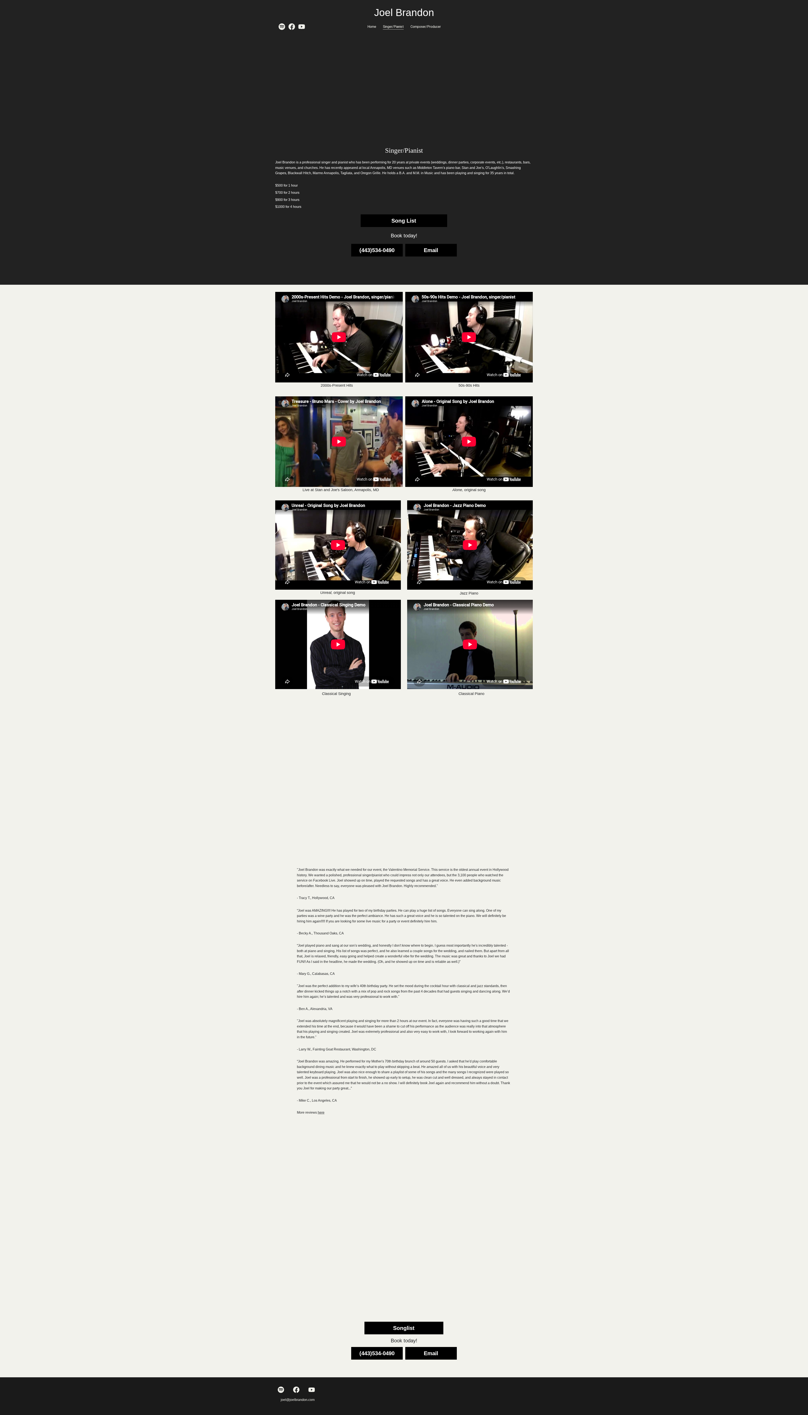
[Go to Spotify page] (283, 26)
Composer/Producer (426, 27)
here (321, 1112)
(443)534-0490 (377, 250)
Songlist (404, 1328)
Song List (403, 221)
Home (371, 27)
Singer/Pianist (393, 27)
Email (431, 250)
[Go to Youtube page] (301, 26)
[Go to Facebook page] (293, 26)
